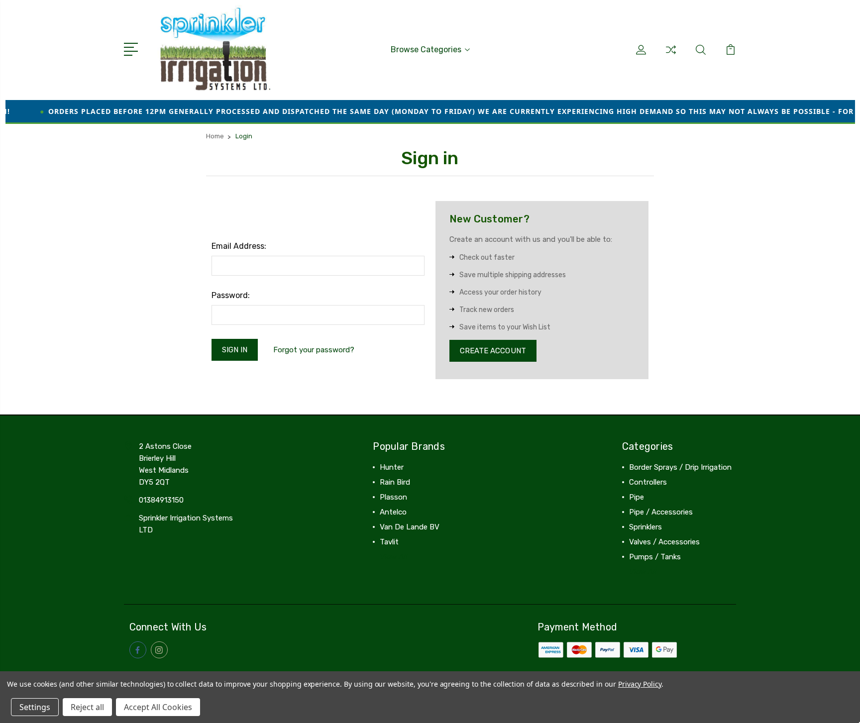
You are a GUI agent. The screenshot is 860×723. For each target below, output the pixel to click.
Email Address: (239, 246)
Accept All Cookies (158, 707)
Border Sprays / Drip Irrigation (680, 467)
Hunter (392, 467)
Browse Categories (426, 49)
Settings (34, 707)
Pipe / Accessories (661, 512)
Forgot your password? (313, 349)
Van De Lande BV (409, 526)
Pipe (636, 497)
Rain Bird (395, 482)
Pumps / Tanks (655, 556)
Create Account (493, 350)
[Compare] (670, 55)
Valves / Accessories (664, 541)
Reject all (87, 707)
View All (394, 556)
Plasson (393, 497)
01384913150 (161, 500)
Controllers (648, 482)
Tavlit (389, 541)
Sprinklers (645, 526)
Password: (231, 295)
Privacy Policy (639, 684)
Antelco (393, 512)
